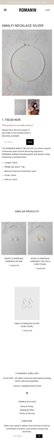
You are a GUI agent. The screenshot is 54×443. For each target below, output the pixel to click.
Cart (47, 10)
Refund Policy (27, 406)
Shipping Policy (27, 410)
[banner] (27, 10)
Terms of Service (27, 413)
